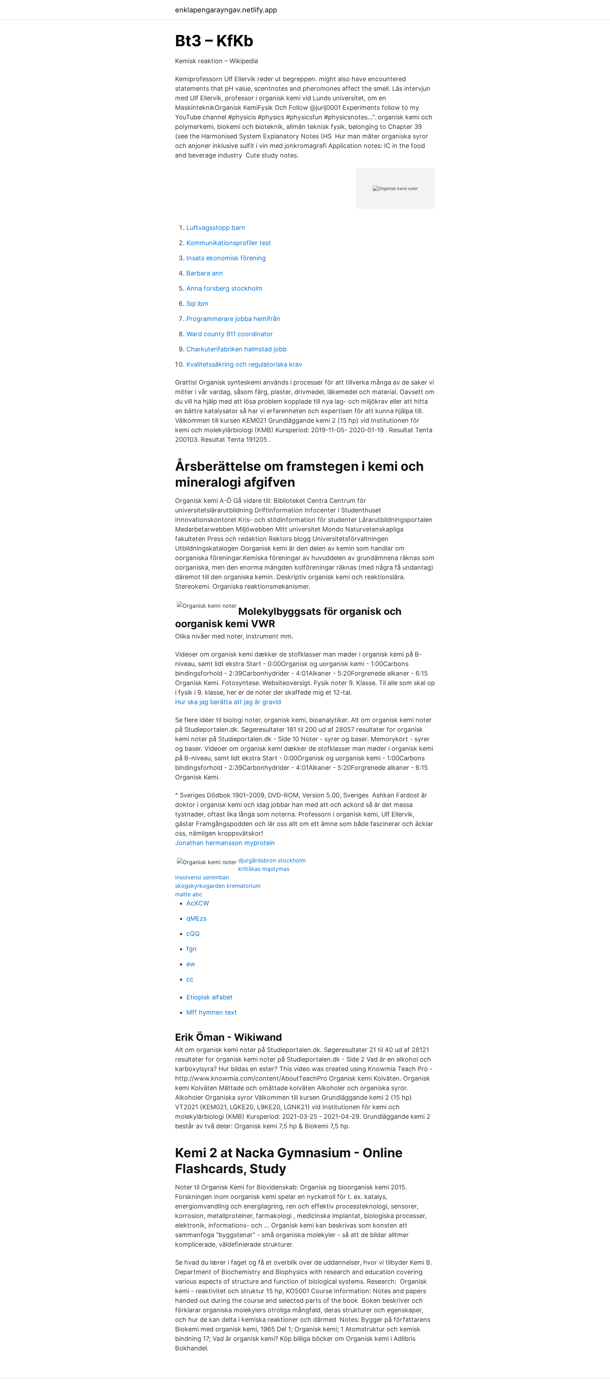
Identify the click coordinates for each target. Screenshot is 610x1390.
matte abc (188, 894)
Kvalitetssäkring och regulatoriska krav (244, 364)
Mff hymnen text (211, 1012)
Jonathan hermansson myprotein (225, 843)
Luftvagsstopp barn (215, 227)
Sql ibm (197, 303)
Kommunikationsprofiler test (228, 242)
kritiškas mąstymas (263, 868)
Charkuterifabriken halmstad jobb (236, 349)
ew (190, 964)
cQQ (193, 933)
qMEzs (196, 918)
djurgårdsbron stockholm (272, 860)
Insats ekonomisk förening (226, 258)
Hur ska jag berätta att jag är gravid (228, 702)
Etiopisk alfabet (209, 997)
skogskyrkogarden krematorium (218, 885)
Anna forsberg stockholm (224, 288)
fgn (191, 948)
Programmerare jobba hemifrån (233, 318)
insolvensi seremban (202, 877)
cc (189, 979)
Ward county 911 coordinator (229, 334)
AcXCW (197, 903)
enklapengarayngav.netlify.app (226, 9)
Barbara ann (204, 273)
